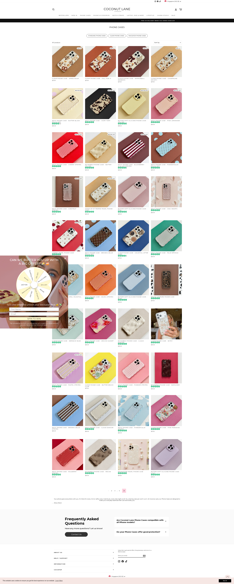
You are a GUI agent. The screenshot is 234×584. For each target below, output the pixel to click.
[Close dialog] (65, 258)
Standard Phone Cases (97, 36)
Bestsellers (64, 15)
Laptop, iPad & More (135, 15)
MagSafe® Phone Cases (137, 36)
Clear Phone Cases (117, 36)
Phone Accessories (101, 15)
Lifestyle (150, 15)
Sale (173, 15)
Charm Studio (163, 15)
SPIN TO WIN (34, 318)
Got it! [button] (225, 580)
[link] (76, 534)
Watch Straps (118, 15)
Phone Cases (85, 15)
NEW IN (74, 15)
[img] (56, 124)
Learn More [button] (59, 580)
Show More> (58, 503)
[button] (141, 521)
